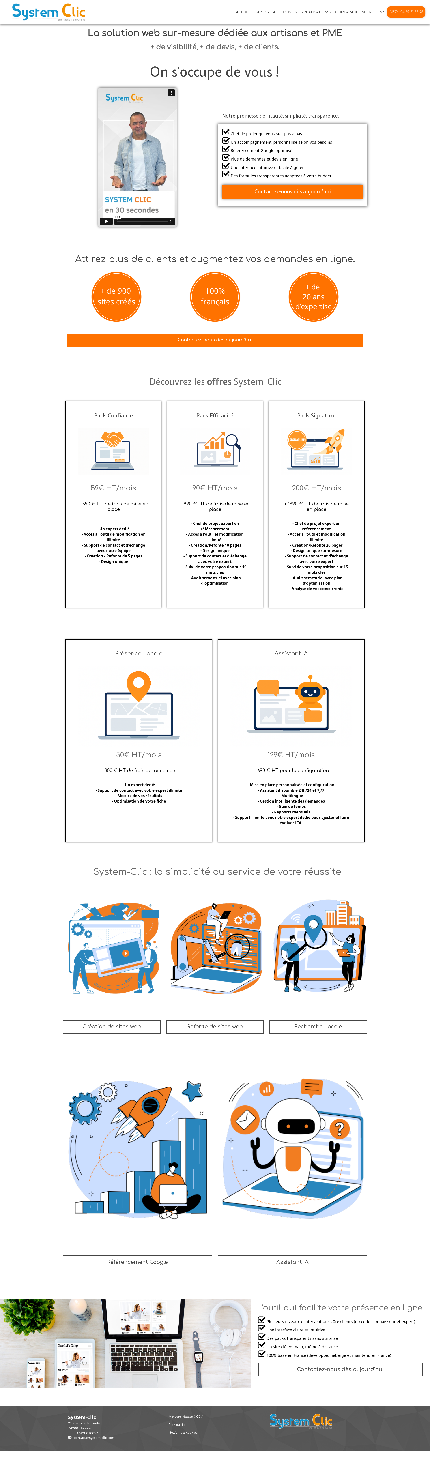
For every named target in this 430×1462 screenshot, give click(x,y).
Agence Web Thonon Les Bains (150, 1457)
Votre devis (373, 12)
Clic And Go (239, 1457)
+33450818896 (86, 1432)
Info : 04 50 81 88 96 (406, 12)
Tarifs (261, 12)
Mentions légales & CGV (186, 1416)
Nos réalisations (312, 12)
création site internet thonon (269, 1457)
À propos (282, 12)
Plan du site (177, 1424)
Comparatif (346, 12)
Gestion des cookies (183, 1432)
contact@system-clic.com (94, 1437)
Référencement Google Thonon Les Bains (201, 1457)
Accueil (244, 12)
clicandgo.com (301, 1457)
